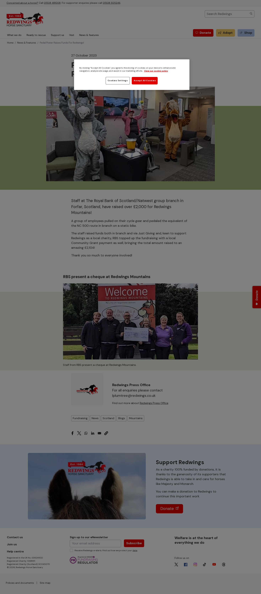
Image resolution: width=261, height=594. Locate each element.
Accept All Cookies (145, 80)
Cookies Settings (118, 80)
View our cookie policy (156, 71)
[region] (131, 74)
